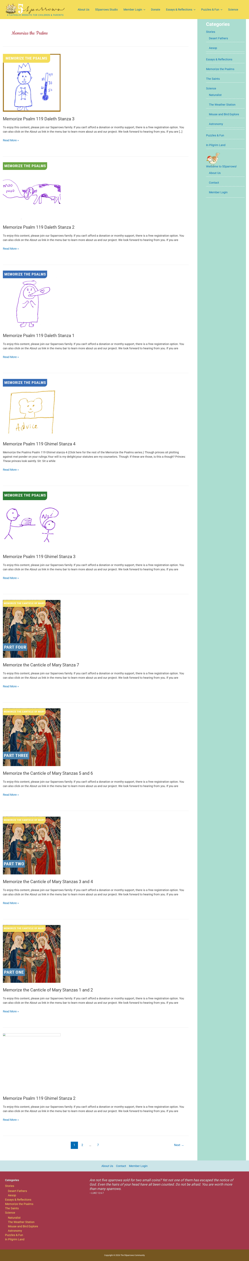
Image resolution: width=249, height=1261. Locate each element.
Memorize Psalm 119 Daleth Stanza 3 (38, 118)
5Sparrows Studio (106, 9)
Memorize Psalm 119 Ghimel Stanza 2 (39, 1098)
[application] (143, 9)
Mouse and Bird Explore (224, 114)
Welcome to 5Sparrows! (221, 166)
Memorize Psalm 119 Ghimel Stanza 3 (39, 556)
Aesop (213, 48)
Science (233, 9)
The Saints (213, 78)
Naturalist (215, 95)
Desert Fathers (218, 38)
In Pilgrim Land (215, 145)
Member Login (132, 9)
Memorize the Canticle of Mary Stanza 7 (41, 664)
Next (179, 1145)
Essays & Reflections (179, 9)
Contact (214, 182)
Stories (210, 32)
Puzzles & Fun (210, 9)
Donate (155, 9)
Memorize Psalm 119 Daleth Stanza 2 (38, 227)
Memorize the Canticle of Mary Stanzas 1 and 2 (48, 989)
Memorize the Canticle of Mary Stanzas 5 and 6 (48, 773)
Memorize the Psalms (220, 69)
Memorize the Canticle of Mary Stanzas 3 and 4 (48, 881)
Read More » (11, 140)
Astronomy (216, 124)
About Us (83, 9)
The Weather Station (222, 104)
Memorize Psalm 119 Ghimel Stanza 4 (39, 443)
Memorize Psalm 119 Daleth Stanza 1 (38, 335)
